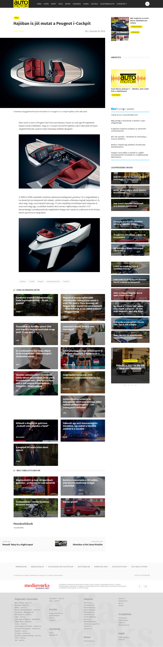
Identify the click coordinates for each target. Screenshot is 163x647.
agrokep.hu (53, 635)
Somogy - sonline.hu (22, 633)
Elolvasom (116, 95)
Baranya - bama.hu (22, 605)
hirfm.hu (121, 640)
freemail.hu (122, 618)
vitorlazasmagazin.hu (92, 624)
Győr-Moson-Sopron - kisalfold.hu (27, 619)
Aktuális (94, 4)
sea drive (66, 281)
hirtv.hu (52, 618)
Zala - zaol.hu (54, 601)
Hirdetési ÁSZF (101, 567)
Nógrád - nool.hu (21, 631)
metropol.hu (123, 601)
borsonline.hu (89, 641)
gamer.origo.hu (89, 610)
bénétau (22, 281)
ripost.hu (121, 598)
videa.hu (121, 622)
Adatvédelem (84, 567)
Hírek (39, 4)
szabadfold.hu (54, 615)
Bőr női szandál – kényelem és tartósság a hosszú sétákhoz (129, 138)
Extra (46, 4)
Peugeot (40, 281)
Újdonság (77, 4)
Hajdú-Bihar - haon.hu (23, 621)
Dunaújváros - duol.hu (23, 614)
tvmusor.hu (88, 628)
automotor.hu (89, 605)
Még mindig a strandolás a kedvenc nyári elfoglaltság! (128, 122)
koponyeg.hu (123, 620)
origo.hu (52, 620)
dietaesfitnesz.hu (90, 621)
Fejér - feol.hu (20, 617)
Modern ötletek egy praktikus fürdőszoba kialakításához (128, 146)
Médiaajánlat (37, 567)
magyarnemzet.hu (56, 613)
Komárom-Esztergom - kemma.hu (27, 628)
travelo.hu (87, 619)
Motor (67, 4)
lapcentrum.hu (123, 625)
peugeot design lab (53, 281)
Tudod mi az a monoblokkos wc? (124, 115)
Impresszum (21, 567)
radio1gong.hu (123, 637)
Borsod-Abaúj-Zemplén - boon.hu (27, 610)
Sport (53, 4)
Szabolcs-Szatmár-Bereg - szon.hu (28, 635)
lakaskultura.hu (89, 607)
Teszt (60, 4)
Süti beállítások (139, 567)
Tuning (86, 4)
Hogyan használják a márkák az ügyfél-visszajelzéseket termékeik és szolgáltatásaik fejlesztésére (129, 155)
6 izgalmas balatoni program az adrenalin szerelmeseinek (128, 130)
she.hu (121, 605)
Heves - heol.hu (21, 624)
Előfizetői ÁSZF (119, 567)
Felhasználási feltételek (60, 567)
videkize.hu (88, 626)
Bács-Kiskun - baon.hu (23, 603)
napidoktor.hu (89, 614)
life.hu (120, 603)
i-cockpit (31, 281)
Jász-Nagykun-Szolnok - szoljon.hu (28, 626)
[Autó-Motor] (21, 4)
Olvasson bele (136, 26)
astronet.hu (88, 603)
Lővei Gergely (18, 31)
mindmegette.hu (90, 617)
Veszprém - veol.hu (56, 598)
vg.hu (51, 633)
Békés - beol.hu (20, 607)
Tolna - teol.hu (20, 638)
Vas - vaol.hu (19, 640)
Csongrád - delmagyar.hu (24, 612)
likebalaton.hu (89, 612)
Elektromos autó (107, 4)
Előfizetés (121, 4)
